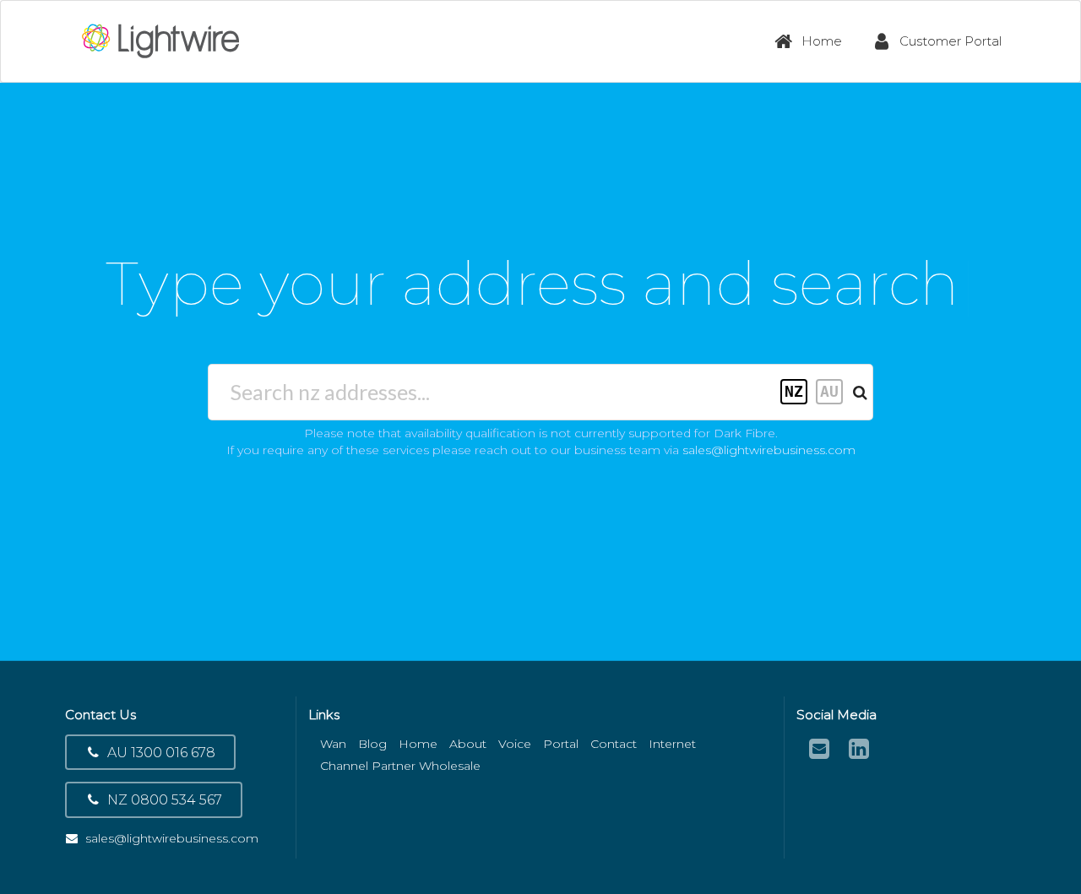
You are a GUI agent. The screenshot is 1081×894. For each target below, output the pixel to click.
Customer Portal (950, 41)
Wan (333, 743)
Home (821, 41)
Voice (514, 743)
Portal (561, 743)
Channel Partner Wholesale (400, 765)
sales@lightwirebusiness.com (769, 450)
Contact (613, 743)
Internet (672, 743)
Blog (372, 743)
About (467, 743)
